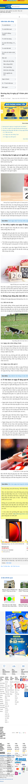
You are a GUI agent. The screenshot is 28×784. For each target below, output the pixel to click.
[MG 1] (10, 111)
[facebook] (21, 680)
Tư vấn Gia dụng (6, 38)
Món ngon (5, 87)
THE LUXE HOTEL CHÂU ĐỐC (25, 747)
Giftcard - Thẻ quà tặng (12, 692)
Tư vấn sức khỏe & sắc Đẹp (8, 53)
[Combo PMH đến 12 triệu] (16, 646)
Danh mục (9, 6)
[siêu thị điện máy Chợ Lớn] (2, 7)
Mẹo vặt (20, 10)
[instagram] (27, 680)
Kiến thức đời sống (9, 70)
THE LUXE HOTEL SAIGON (9, 746)
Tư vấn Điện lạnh (7, 29)
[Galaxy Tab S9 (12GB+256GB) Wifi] (13, 531)
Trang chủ (2, 10)
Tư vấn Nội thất (6, 48)
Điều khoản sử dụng (7, 700)
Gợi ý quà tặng (8, 67)
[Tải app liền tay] (16, 622)
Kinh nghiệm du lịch (8, 74)
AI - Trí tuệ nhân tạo (7, 83)
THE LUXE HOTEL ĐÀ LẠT (17, 746)
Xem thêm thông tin (26, 694)
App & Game (5, 79)
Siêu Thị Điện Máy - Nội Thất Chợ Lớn (10, 566)
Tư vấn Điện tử (6, 25)
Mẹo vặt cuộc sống (9, 61)
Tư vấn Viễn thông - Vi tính (8, 43)
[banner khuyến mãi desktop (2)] (14, 0)
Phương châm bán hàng (2, 693)
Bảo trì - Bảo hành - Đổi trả (7, 690)
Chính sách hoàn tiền (7, 684)
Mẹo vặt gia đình (8, 64)
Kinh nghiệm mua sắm (11, 10)
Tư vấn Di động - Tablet (6, 34)
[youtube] (24, 680)
